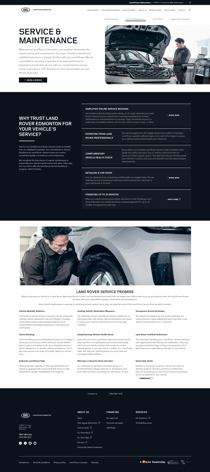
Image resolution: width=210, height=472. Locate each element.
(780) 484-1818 (25, 437)
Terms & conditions (41, 462)
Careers (80, 442)
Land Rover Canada (78, 462)
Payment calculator (114, 422)
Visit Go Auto (83, 427)
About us (142, 10)
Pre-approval (112, 418)
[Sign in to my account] (190, 3)
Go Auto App (83, 437)
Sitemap (94, 462)
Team (79, 418)
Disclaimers (24, 462)
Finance (181, 10)
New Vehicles (93, 10)
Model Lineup (155, 10)
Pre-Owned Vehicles (110, 10)
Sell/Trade (110, 427)
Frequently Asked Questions (89, 447)
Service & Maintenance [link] (135, 19)
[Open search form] (189, 9)
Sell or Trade (169, 10)
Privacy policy (60, 462)
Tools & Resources (144, 422)
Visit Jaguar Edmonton (87, 422)
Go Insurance (141, 418)
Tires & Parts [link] (157, 19)
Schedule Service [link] (111, 19)
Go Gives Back (83, 432)
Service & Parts (128, 10)
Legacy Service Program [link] (180, 19)
